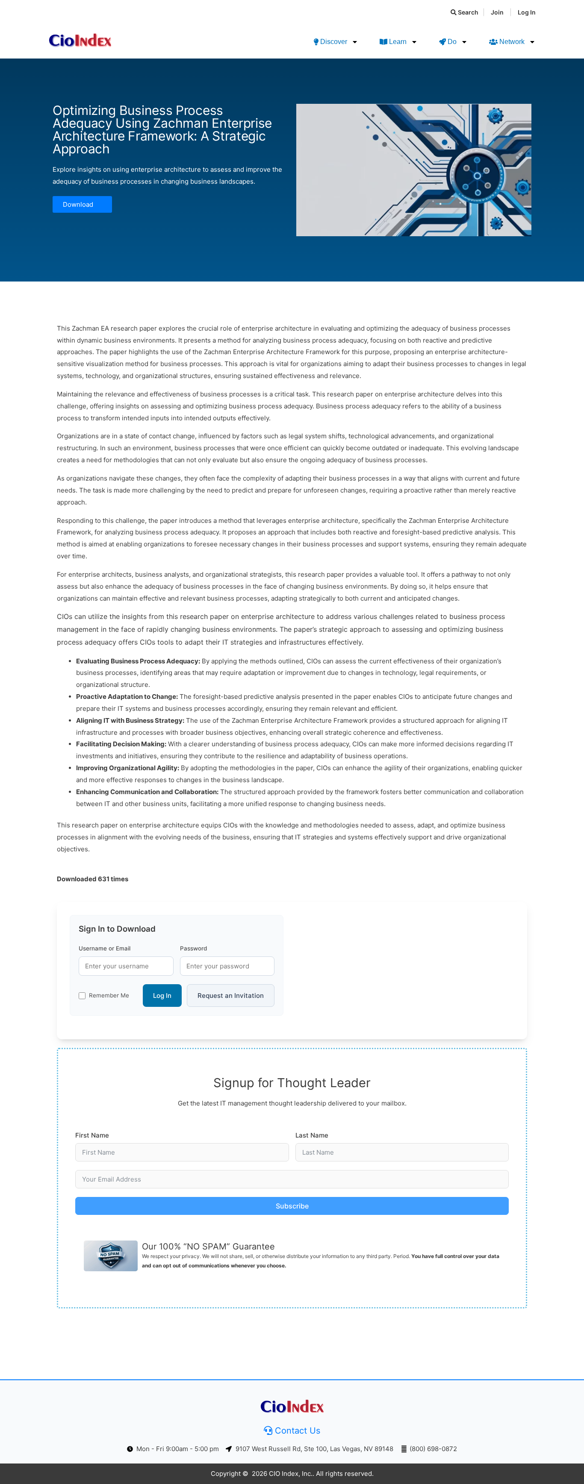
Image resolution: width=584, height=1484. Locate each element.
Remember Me (109, 995)
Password (193, 948)
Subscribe (292, 1206)
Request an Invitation (231, 995)
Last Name (311, 1135)
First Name (92, 1135)
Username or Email (104, 948)
